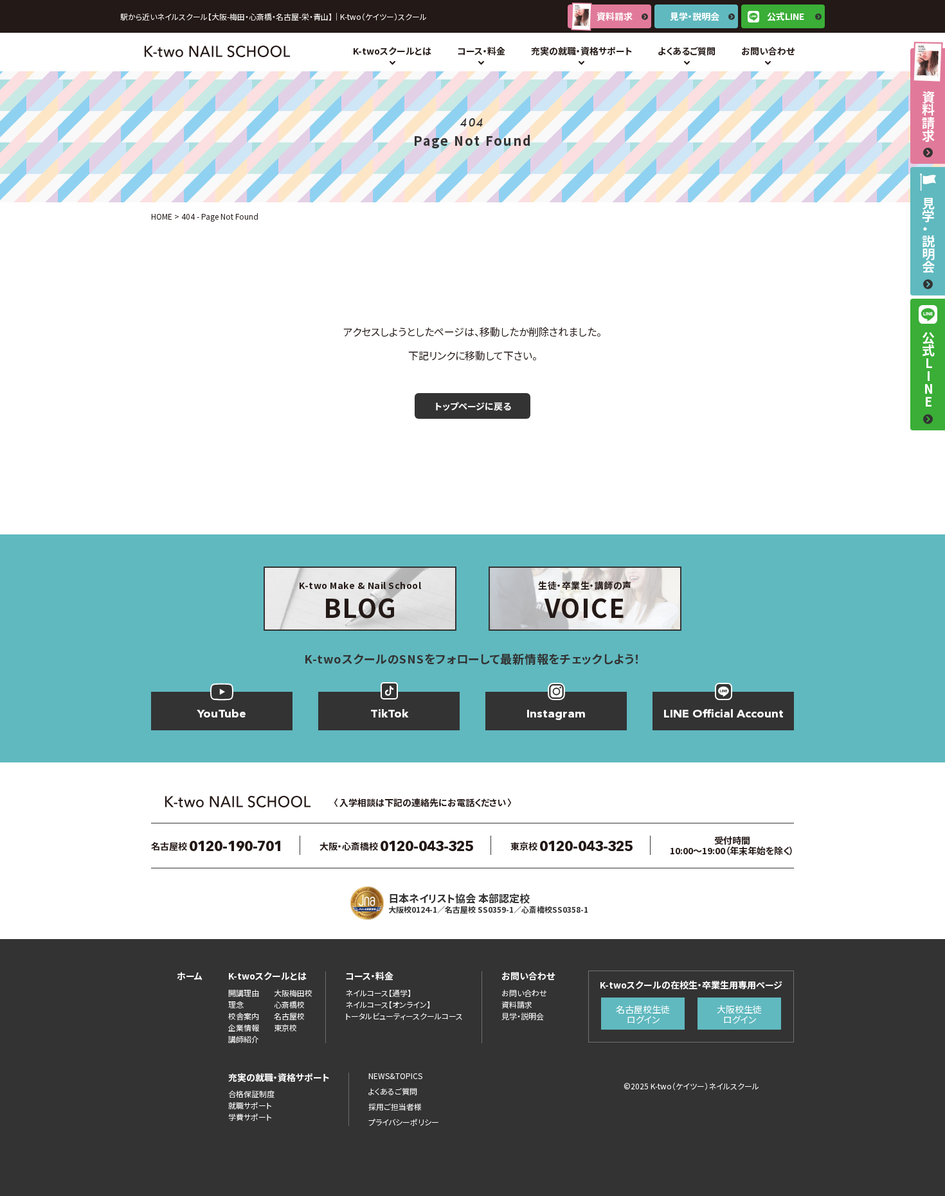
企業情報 (243, 1027)
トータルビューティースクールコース (404, 1015)
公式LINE (785, 16)
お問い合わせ (768, 50)
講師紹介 (243, 1038)
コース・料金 (481, 50)
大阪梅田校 (293, 992)
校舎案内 (243, 1015)
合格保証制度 (251, 1093)
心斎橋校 (289, 1004)
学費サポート (250, 1116)
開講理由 (243, 992)
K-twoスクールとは (392, 50)
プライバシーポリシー (403, 1121)
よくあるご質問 (687, 50)
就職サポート (250, 1105)
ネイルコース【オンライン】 (388, 1004)
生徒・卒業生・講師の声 (585, 602)
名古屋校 (289, 1015)
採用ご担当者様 (395, 1106)
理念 (236, 1004)
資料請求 (615, 16)
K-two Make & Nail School (360, 602)
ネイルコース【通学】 (378, 992)
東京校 (285, 1027)
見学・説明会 (694, 16)
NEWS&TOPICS (395, 1075)
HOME (161, 216)
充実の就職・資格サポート (582, 50)
